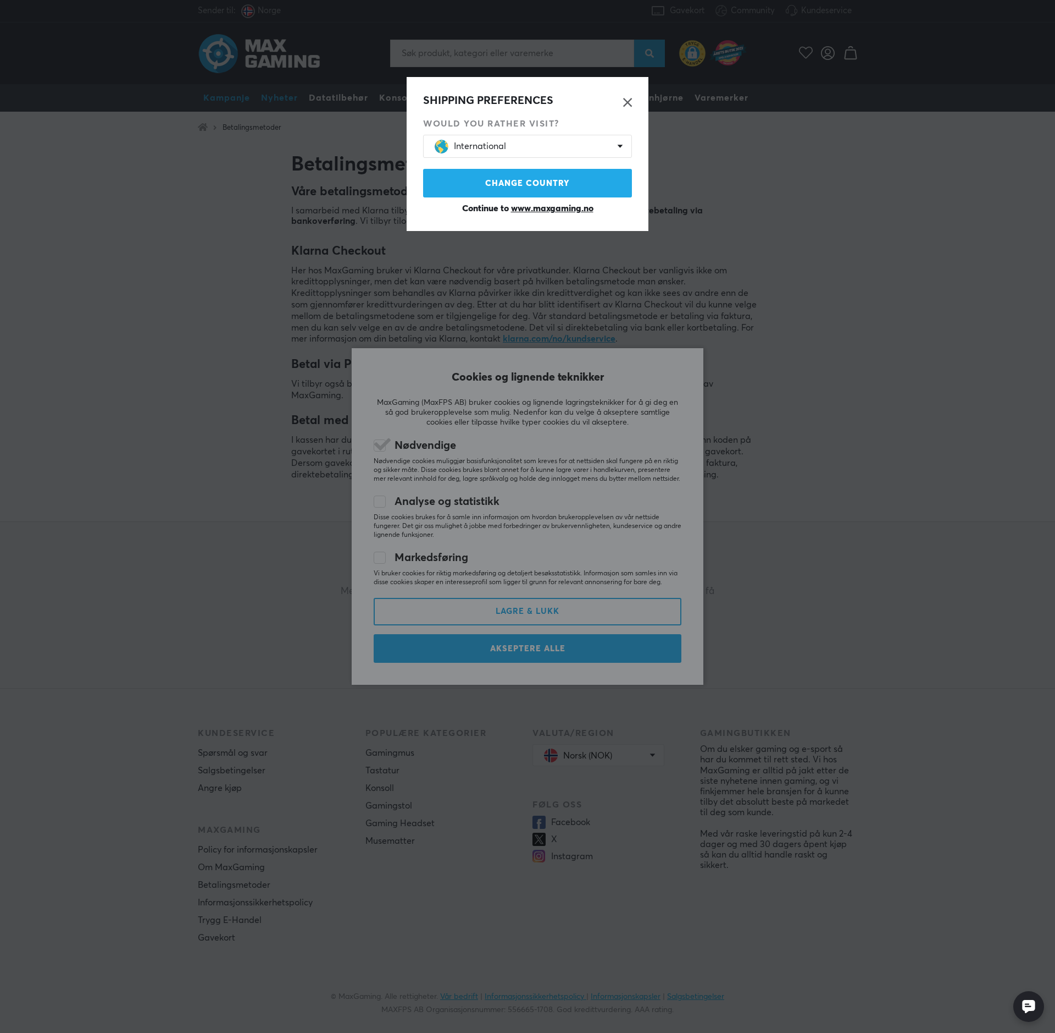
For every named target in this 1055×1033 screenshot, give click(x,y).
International (480, 146)
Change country (527, 183)
